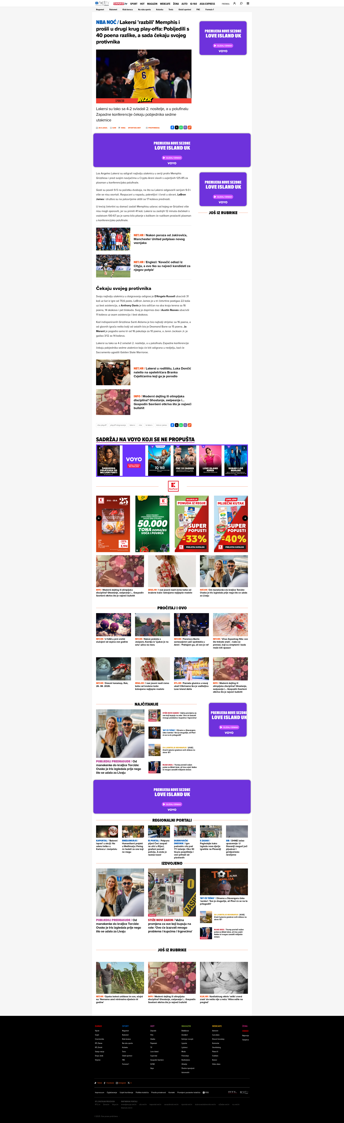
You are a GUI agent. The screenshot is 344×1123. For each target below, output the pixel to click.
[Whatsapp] (181, 127)
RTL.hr (97, 1104)
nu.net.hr (236, 1104)
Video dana (216, 1064)
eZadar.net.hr (224, 1104)
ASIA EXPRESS (207, 4)
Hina (123, 128)
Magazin (152, 4)
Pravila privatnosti (158, 1092)
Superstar (153, 1055)
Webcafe (165, 4)
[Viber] (185, 127)
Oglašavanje (112, 1092)
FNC (198, 9)
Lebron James (161, 425)
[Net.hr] (244, 1092)
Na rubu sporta (144, 9)
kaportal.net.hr (155, 1104)
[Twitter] (177, 127)
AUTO (184, 4)
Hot (142, 4)
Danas (98, 1026)
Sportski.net (134, 128)
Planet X (215, 1051)
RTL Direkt (98, 1047)
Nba (140, 425)
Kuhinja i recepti (187, 1039)
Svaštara (215, 1055)
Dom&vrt (185, 1034)
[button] (99, 448)
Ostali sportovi (185, 9)
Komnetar (215, 1043)
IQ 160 (193, 4)
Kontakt (172, 1092)
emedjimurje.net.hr (129, 1104)
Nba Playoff (101, 425)
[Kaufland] (172, 486)
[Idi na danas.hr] (121, 3)
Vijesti (97, 1030)
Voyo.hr (115, 1104)
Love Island (154, 1051)
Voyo (152, 1068)
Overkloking (216, 1047)
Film (151, 1034)
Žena (176, 4)
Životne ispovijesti (188, 1068)
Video (245, 1031)
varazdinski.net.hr (171, 1104)
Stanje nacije (99, 1051)
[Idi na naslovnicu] (103, 6)
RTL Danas (98, 1043)
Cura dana (215, 1034)
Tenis (171, 9)
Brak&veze (185, 1030)
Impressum (99, 1092)
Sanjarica (245, 1039)
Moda (184, 1051)
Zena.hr (106, 1104)
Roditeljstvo (186, 1060)
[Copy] (189, 127)
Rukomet (113, 9)
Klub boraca (128, 9)
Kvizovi (214, 1060)
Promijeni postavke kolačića (188, 1092)
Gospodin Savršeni (157, 1060)
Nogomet (100, 9)
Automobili (185, 1072)
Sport (133, 4)
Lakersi (132, 425)
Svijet (97, 1034)
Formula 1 (209, 9)
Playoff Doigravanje (118, 425)
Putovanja (185, 1055)
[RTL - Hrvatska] (232, 1092)
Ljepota (184, 1043)
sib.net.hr (143, 1104)
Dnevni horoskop (218, 1039)
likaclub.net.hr (126, 1107)
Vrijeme (98, 1060)
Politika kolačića (142, 1092)
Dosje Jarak (99, 1055)
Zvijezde (153, 1030)
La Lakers (149, 425)
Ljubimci (185, 1047)
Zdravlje (184, 1064)
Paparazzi (153, 1043)
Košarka (159, 9)
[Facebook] (172, 127)
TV (151, 1047)
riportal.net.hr (186, 1104)
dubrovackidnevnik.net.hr (205, 1104)
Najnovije (245, 1035)
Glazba (152, 1039)
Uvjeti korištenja (126, 1092)
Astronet (215, 1030)
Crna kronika (99, 1039)
